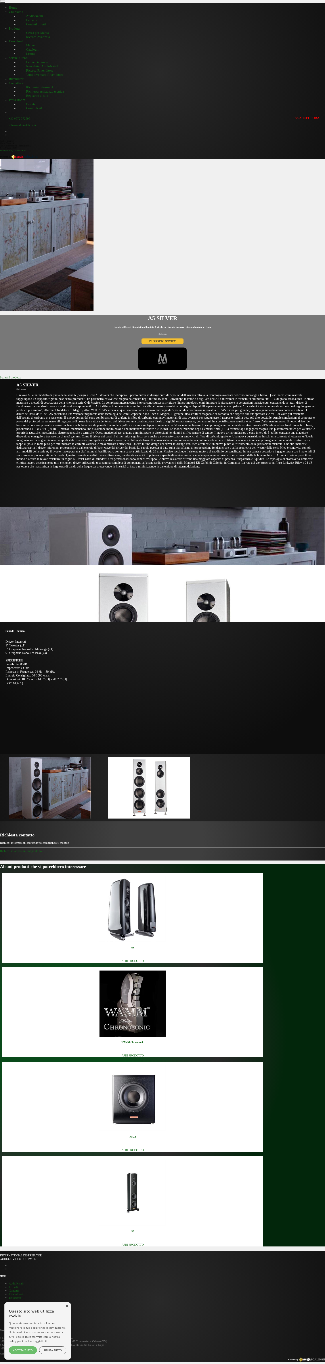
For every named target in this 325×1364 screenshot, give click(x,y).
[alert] (37, 1331)
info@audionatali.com (22, 125)
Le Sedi (13, 1287)
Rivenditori (16, 1294)
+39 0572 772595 (19, 118)
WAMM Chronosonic (132, 1042)
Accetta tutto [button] (23, 1350)
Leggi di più (40, 1341)
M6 (132, 947)
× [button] (67, 1306)
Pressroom (15, 1297)
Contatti (14, 1290)
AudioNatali (16, 1283)
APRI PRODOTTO (133, 961)
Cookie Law (20, 150)
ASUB (133, 1136)
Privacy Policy (6, 150)
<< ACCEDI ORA (307, 118)
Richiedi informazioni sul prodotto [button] (21, 851)
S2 (132, 1231)
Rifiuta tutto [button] (53, 1350)
